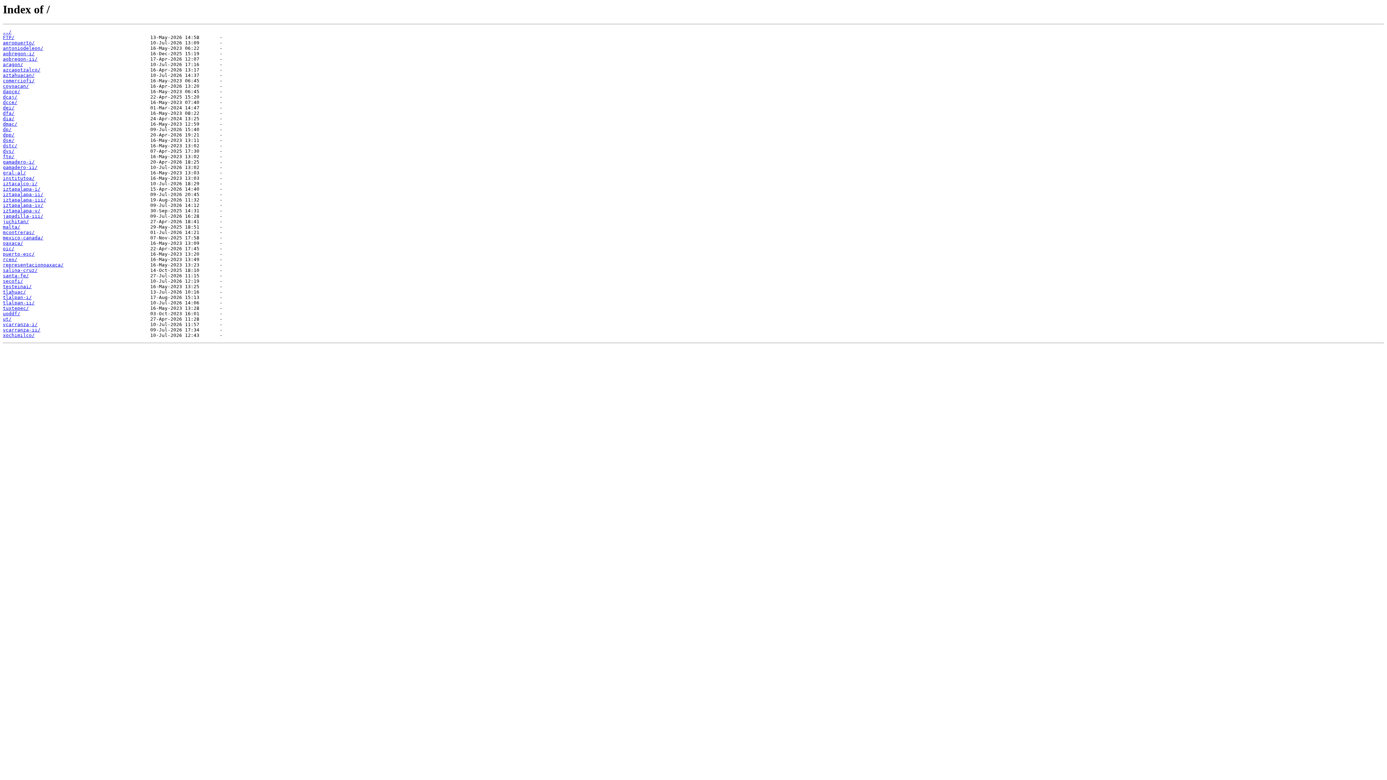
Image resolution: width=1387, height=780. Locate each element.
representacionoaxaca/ (33, 265)
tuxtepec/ (16, 308)
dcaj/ (10, 97)
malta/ (11, 227)
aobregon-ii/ (20, 59)
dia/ (8, 118)
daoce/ (11, 91)
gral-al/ (14, 173)
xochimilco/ (19, 335)
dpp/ (8, 135)
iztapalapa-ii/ (23, 194)
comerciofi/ (19, 80)
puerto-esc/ (19, 254)
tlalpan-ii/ (19, 303)
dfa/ (8, 113)
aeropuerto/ (19, 43)
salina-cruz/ (20, 270)
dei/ (8, 107)
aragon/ (13, 64)
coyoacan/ (16, 86)
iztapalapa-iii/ (24, 200)
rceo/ (10, 259)
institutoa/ (19, 178)
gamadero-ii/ (20, 167)
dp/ (7, 129)
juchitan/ (16, 221)
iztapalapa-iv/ (23, 205)
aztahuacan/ (19, 75)
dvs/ (8, 151)
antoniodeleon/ (23, 48)
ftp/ (8, 156)
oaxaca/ (13, 243)
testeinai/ (17, 286)
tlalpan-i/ (17, 297)
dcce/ (10, 102)
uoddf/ (11, 313)
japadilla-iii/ (23, 216)
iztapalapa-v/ (21, 210)
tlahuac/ (14, 292)
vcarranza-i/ (20, 324)
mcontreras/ (19, 232)
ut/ (7, 319)
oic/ (8, 248)
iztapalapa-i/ (21, 189)
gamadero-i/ (19, 162)
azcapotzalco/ (21, 70)
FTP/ (8, 37)
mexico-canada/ (23, 237)
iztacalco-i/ (20, 183)
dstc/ (10, 145)
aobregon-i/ (19, 53)
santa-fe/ (16, 275)
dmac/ (10, 124)
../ (7, 32)
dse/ (8, 140)
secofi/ (13, 281)
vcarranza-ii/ (21, 330)
